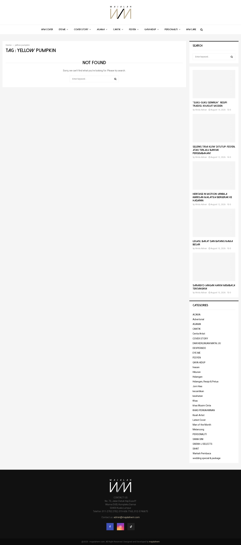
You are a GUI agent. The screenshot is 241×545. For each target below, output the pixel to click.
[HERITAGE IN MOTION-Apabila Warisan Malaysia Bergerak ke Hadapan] (214, 175)
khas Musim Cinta (202, 405)
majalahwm (154, 542)
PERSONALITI (171, 29)
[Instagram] (120, 526)
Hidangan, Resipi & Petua (205, 381)
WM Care (191, 29)
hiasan (196, 367)
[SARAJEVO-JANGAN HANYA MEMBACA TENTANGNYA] (214, 267)
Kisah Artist (198, 415)
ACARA (197, 314)
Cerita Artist (199, 333)
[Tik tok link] (131, 526)
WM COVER (47, 29)
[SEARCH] (231, 56)
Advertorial (198, 319)
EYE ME (62, 29)
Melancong (198, 429)
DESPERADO (199, 348)
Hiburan (197, 372)
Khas (195, 400)
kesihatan (198, 396)
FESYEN (132, 29)
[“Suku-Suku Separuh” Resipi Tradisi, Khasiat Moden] (214, 84)
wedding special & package (207, 458)
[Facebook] (110, 526)
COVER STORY (81, 29)
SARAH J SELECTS (202, 444)
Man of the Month (202, 424)
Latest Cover (199, 420)
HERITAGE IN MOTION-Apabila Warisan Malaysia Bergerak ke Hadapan (212, 197)
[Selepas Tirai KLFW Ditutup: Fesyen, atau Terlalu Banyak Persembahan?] (214, 128)
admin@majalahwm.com (127, 517)
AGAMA (101, 29)
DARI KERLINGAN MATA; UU (207, 343)
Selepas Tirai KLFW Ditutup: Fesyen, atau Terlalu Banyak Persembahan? (214, 150)
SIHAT (196, 448)
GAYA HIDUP (150, 29)
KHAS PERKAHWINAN (204, 410)
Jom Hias (197, 386)
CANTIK (116, 29)
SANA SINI (198, 439)
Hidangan (197, 376)
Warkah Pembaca (202, 453)
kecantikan (198, 391)
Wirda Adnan (201, 110)
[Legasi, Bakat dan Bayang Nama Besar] (214, 223)
